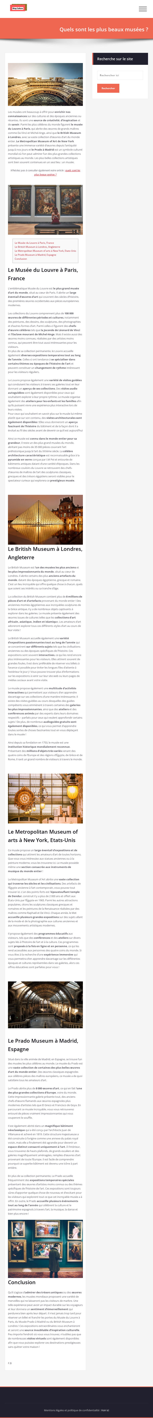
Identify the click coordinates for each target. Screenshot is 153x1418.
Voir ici (105, 1410)
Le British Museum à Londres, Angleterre (37, 246)
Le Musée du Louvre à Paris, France (34, 243)
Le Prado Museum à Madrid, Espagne (35, 254)
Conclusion (21, 258)
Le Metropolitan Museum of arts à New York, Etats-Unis (45, 250)
